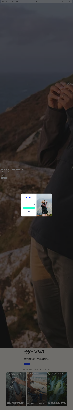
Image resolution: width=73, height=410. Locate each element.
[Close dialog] (50, 194)
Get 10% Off (29, 207)
